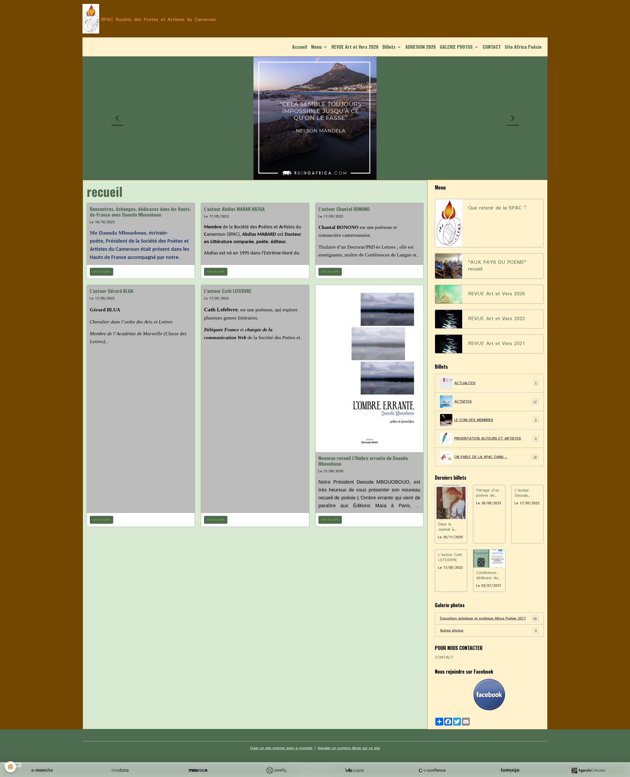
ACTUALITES (495, 383)
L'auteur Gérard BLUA (111, 291)
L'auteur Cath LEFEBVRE (228, 291)
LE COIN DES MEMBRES (495, 420)
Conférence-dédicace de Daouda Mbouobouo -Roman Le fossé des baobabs (488, 576)
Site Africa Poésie (523, 46)
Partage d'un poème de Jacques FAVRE (487, 493)
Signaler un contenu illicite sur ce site (349, 748)
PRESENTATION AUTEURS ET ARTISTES (495, 439)
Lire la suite (101, 271)
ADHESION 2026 (420, 46)
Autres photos (488, 631)
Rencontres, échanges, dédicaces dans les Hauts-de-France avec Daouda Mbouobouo (140, 211)
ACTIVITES (495, 402)
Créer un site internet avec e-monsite (281, 748)
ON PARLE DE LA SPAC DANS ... (495, 457)
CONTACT (492, 46)
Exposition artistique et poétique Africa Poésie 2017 (488, 618)
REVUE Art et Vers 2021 (496, 344)
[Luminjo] (510, 770)
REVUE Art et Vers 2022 (496, 319)
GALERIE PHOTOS (457, 46)
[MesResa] (198, 770)
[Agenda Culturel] (588, 770)
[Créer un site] (42, 770)
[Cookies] (10, 766)
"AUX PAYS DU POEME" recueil (497, 266)
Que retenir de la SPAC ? (497, 208)
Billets (389, 46)
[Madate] (120, 770)
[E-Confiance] (432, 770)
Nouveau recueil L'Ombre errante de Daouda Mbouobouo (363, 460)
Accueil (299, 46)
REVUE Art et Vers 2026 (354, 46)
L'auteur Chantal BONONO (344, 209)
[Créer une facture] (354, 770)
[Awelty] (276, 770)
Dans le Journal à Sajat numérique (447, 527)
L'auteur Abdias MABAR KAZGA (234, 209)
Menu (317, 46)
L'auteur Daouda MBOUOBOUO (526, 493)
